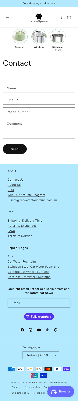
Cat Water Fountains (22, 261)
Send (15, 149)
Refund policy (40, 393)
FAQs (11, 231)
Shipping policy (20, 393)
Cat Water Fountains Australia (37, 382)
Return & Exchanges (22, 225)
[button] (7, 17)
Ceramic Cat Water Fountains (28, 272)
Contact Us (15, 179)
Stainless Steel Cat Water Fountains (33, 266)
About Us (14, 184)
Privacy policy (32, 387)
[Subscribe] (66, 303)
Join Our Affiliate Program (26, 195)
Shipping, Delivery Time (25, 220)
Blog (11, 190)
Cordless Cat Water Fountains (29, 277)
